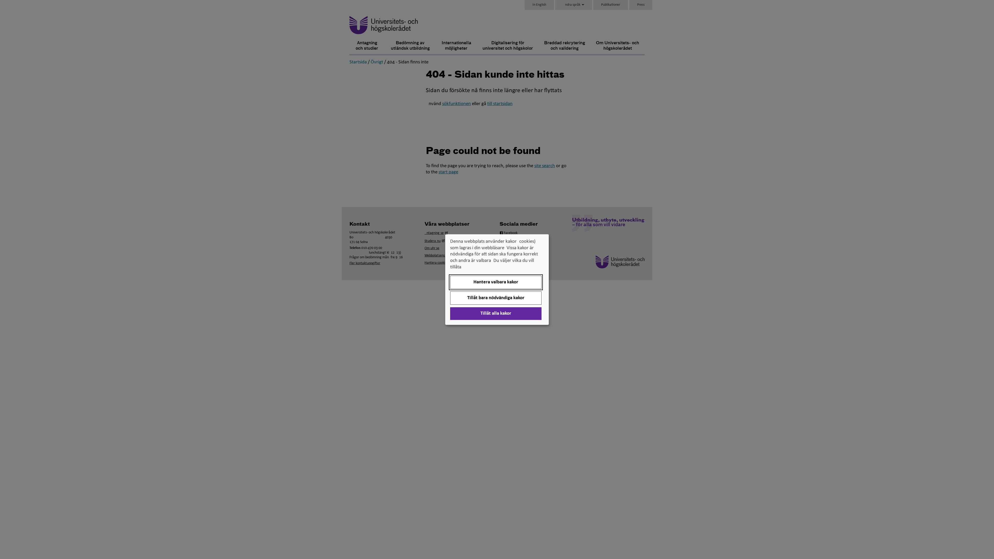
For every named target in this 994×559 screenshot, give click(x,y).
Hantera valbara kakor (495, 282)
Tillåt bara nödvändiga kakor (495, 298)
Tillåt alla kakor (495, 313)
